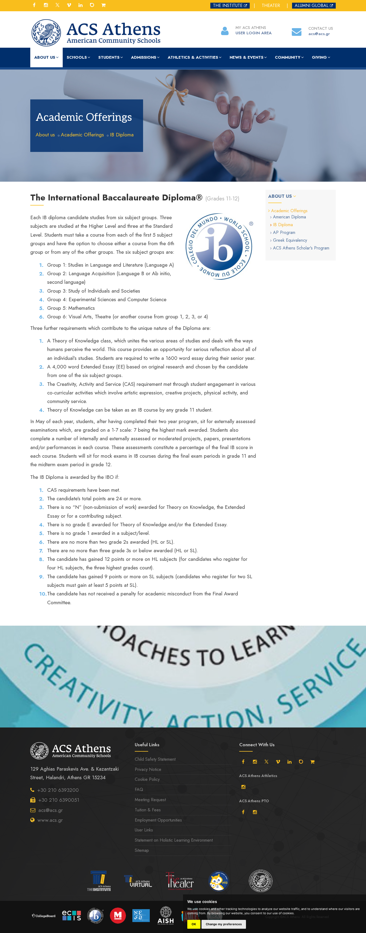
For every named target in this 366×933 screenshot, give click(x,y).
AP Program (284, 232)
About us (44, 57)
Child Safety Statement (155, 759)
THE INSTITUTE (227, 5)
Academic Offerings (82, 134)
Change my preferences (224, 924)
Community (287, 57)
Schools (77, 57)
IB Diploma (122, 134)
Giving (319, 57)
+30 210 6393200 (58, 790)
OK (194, 924)
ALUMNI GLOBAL (311, 5)
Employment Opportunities (158, 820)
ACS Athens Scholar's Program (301, 248)
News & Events (246, 57)
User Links (144, 830)
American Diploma (289, 217)
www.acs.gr (50, 820)
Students (108, 57)
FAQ (139, 789)
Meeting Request (150, 800)
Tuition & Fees (148, 810)
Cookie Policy (147, 779)
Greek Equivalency (290, 240)
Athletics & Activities (193, 57)
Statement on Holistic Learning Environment (174, 840)
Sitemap (142, 850)
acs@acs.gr (50, 810)
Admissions (143, 57)
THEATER (271, 5)
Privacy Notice (148, 769)
